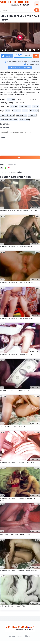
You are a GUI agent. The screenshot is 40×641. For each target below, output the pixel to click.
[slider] (9, 50)
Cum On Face (21, 115)
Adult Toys (34, 111)
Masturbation (25, 106)
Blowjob (14, 106)
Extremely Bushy (7, 115)
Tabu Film (11, 99)
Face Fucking (25, 119)
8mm (8, 111)
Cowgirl (35, 106)
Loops (25, 111)
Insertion (32, 115)
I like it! (7, 56)
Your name (4, 128)
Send (20, 157)
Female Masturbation (9, 119)
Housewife (16, 111)
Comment (4, 137)
